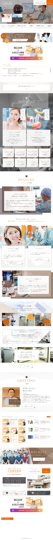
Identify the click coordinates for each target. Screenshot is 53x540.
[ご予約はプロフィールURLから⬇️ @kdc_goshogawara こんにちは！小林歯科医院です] (5, 422)
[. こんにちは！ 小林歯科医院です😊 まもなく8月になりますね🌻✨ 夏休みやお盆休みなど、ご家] (13, 439)
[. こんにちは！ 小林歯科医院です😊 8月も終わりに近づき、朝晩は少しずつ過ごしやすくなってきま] (13, 422)
